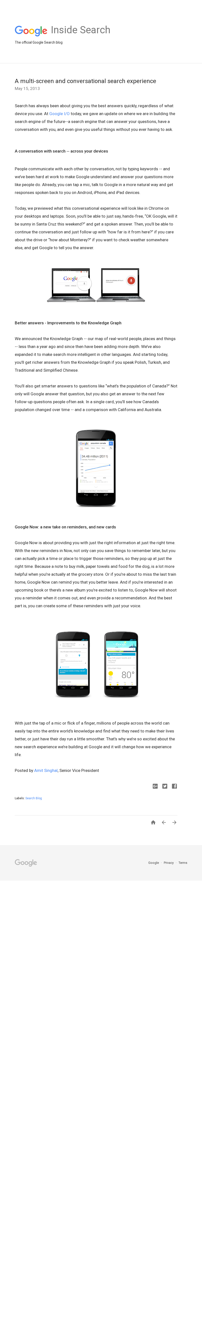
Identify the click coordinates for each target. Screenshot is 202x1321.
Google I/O (59, 113)
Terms (183, 863)
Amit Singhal (46, 770)
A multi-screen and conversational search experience (85, 81)
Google (154, 863)
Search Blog (33, 798)
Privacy (169, 863)
